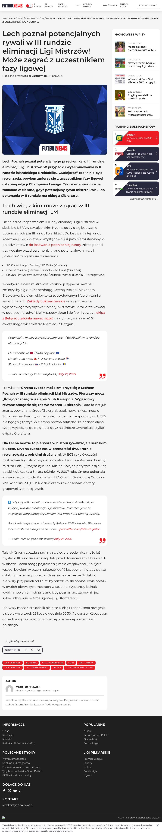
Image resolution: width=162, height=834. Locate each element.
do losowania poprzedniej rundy (55, 245)
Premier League (50, 690)
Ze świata (49, 5)
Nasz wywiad (62, 5)
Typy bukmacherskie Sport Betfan (22, 771)
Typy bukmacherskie (14, 758)
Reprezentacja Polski (96, 735)
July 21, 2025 (66, 374)
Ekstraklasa (21, 690)
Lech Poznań (86, 663)
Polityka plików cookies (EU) (18, 743)
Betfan (130, 134)
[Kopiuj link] (38, 650)
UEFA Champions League (79, 667)
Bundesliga (90, 771)
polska (57, 667)
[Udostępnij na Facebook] (25, 650)
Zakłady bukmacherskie (46, 301)
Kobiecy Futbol (87, 5)
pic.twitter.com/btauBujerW (79, 529)
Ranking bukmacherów (16, 763)
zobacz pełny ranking (143, 199)
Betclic (130, 150)
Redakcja (7, 735)
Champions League (52, 663)
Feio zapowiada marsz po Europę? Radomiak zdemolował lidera (140, 116)
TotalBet (131, 185)
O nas (5, 731)
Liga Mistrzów (34, 18)
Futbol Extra (124, 5)
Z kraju (37, 5)
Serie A (88, 763)
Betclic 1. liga (34, 690)
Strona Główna (12, 18)
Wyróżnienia (110, 5)
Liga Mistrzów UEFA (37, 667)
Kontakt (7, 739)
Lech (71, 663)
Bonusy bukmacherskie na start (21, 767)
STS (128, 166)
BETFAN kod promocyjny (16, 775)
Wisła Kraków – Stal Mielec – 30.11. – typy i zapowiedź (141, 82)
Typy (78, 5)
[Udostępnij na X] (31, 650)
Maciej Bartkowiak (34, 75)
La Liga (88, 767)
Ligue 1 (88, 775)
